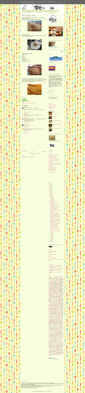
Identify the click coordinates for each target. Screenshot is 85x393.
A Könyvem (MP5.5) (52, 209)
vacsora (61, 349)
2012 (50, 193)
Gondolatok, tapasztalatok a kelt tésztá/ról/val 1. (55, 164)
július (51, 232)
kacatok (61, 305)
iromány (56, 303)
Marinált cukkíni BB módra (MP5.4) (54, 215)
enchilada (59, 292)
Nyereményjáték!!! (54, 116)
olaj (53, 327)
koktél (58, 311)
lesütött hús (61, 316)
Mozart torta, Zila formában (55, 128)
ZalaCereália (50, 353)
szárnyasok (61, 340)
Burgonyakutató (52, 285)
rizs (56, 335)
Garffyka (50, 296)
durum (61, 289)
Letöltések (57, 10)
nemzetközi (50, 326)
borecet (50, 283)
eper (62, 292)
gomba (54, 297)
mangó (60, 319)
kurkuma (49, 315)
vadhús (49, 350)
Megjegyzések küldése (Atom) (36, 153)
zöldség (54, 354)
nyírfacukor (61, 326)
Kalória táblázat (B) (51, 166)
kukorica (50, 314)
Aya (53, 280)
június (51, 233)
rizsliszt (59, 335)
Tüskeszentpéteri (59, 348)
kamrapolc (61, 306)
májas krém (60, 318)
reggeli (55, 334)
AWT (51, 280)
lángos (52, 315)
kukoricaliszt (54, 314)
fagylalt (51, 293)
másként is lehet (60, 321)
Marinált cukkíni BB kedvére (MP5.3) (55, 216)
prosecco (62, 332)
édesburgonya (54, 290)
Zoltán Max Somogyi (51, 91)
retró (51, 335)
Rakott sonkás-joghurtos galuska (56, 120)
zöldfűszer (61, 353)
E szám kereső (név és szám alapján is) (54, 159)
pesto (58, 330)
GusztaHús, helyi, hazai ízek (52, 107)
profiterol (53, 332)
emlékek (57, 292)
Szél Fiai (61, 341)
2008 (50, 240)
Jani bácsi (61, 304)
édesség (59, 290)
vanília (58, 350)
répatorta (61, 334)
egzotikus (50, 291)
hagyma (55, 301)
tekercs (50, 345)
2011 (50, 194)
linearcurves (44, 391)
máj (57, 318)
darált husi (50, 288)
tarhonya (54, 343)
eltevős (54, 292)
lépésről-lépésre (56, 316)
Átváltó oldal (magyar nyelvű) (52, 156)
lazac (56, 315)
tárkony (58, 343)
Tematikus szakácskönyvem (50, 10)
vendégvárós (51, 351)
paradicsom (50, 329)
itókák (61, 303)
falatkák (54, 293)
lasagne (54, 315)
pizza (58, 331)
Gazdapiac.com (51, 161)
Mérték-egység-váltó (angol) (52, 169)
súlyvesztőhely (50, 339)
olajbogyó (56, 327)
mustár (53, 325)
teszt (58, 345)
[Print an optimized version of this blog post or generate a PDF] (24, 100)
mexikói (61, 323)
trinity (25, 117)
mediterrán (54, 323)
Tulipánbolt (50, 348)
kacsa (49, 306)
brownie (49, 284)
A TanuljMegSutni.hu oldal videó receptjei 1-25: (28, 11)
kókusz (61, 311)
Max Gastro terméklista (35, 10)
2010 (50, 195)
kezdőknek (55, 310)
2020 (50, 184)
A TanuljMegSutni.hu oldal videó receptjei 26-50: (50, 11)
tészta (62, 345)
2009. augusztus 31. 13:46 (27, 122)
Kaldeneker (56, 306)
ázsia (56, 280)
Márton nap (55, 321)
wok (55, 352)
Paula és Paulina (54, 330)
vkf (49, 352)
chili (61, 285)
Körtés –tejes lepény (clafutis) (28, 15)
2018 (50, 186)
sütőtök (61, 339)
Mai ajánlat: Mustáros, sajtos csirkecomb (55, 223)
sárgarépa (61, 336)
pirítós (54, 331)
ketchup (52, 310)
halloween (61, 301)
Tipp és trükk (56, 346)
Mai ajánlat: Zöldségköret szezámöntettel (55, 210)
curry (61, 286)
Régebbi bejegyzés (44, 151)
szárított (57, 340)
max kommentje (54, 322)
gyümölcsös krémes (51, 301)
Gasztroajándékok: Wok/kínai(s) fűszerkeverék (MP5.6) (54, 208)
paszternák (50, 330)
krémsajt (54, 313)
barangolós (60, 281)
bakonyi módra (51, 281)
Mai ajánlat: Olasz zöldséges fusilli (54, 225)
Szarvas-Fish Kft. (51, 108)
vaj (52, 350)
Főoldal (34, 151)
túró (55, 348)
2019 (50, 185)
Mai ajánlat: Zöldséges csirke (54, 227)
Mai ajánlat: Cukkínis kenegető (54, 226)
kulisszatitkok (59, 314)
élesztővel (51, 292)
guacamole (50, 298)
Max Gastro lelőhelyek (28, 10)
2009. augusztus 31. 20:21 (27, 126)
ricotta (54, 335)
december (51, 197)
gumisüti (53, 298)
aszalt (57, 279)
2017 (50, 187)
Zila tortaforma (57, 353)
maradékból (54, 320)
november (51, 198)
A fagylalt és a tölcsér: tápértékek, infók (54, 155)
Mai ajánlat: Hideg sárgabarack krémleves (55, 219)
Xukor (61, 352)
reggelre (58, 334)
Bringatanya (57, 283)
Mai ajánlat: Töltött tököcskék (54, 224)
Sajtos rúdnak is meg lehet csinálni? (53, 265)
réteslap (49, 335)
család (50, 287)
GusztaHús (59, 298)
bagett (60, 280)
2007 (50, 241)
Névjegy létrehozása (51, 93)
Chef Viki (57, 285)
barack (57, 281)
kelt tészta (52, 308)
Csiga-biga (54, 287)
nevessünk (53, 326)
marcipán (58, 320)
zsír (61, 354)
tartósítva (61, 343)
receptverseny (50, 334)
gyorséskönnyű (60, 299)
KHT (58, 310)
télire (52, 345)
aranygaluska (50, 279)
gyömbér (56, 300)
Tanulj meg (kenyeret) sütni (52, 251)
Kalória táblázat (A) (51, 165)
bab (57, 280)
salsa (57, 336)
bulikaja (52, 284)
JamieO (55, 304)
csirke (58, 287)
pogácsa (61, 331)
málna (54, 319)
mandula (57, 319)
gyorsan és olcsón (52, 299)
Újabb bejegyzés (25, 151)
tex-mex (52, 346)
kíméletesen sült (51, 311)
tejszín (61, 344)
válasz (55, 350)
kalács (52, 306)
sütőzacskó (50, 340)
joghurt (53, 305)
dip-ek (51, 289)
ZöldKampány (50, 354)
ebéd (49, 290)
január (51, 239)
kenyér (50, 309)
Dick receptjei (59, 288)
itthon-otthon (51, 304)
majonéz (50, 319)
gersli (61, 296)
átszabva (59, 279)
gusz (56, 298)
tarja (56, 343)
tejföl (57, 344)
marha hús (61, 320)
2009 (50, 196)
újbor (51, 349)
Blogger (51, 391)
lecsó (58, 315)
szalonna (53, 340)
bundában (57, 284)
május (51, 234)
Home (23, 10)
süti (54, 339)
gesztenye (50, 297)
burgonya (61, 284)
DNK (54, 289)
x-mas (58, 352)
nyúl (50, 327)
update (58, 349)
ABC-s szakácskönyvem (43, 10)
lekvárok (61, 315)
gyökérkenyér (52, 300)
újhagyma (54, 349)
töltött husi (56, 347)
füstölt (58, 295)
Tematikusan (50, 150)
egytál (62, 291)
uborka (49, 349)
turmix (53, 348)
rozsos (62, 335)
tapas (50, 343)
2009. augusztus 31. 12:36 (27, 112)
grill (61, 297)
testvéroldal (56, 345)
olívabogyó (60, 327)
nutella (58, 326)
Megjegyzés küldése (25, 132)
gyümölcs (60, 300)
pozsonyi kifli (50, 332)
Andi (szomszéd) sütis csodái (52, 257)
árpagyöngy (53, 279)
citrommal (57, 286)
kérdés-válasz (60, 309)
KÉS (49, 310)
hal (58, 301)
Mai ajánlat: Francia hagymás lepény (55, 220)
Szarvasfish (50, 341)
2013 (50, 192)
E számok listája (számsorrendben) (53, 160)
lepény (52, 316)
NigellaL (56, 326)
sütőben (58, 339)
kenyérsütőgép (55, 309)
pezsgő (51, 331)
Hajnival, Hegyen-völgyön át (52, 254)
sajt (50, 336)
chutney (49, 286)
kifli (61, 310)
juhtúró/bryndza (57, 305)
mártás (51, 321)
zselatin (59, 354)
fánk (61, 293)
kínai (55, 311)
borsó (53, 283)
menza (58, 323)
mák (52, 319)
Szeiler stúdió (56, 341)
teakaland (52, 344)
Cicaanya (53, 286)
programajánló (57, 332)
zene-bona (53, 353)
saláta (54, 336)
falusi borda (59, 293)
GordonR (58, 297)
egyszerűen (56, 291)
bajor (62, 280)
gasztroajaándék (55, 296)
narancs (57, 325)
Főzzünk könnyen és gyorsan (39, 11)
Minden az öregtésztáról (52, 170)
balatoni (54, 281)
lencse (49, 316)
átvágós (49, 280)
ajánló (62, 276)
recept (56, 333)
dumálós (58, 289)
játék (50, 305)
